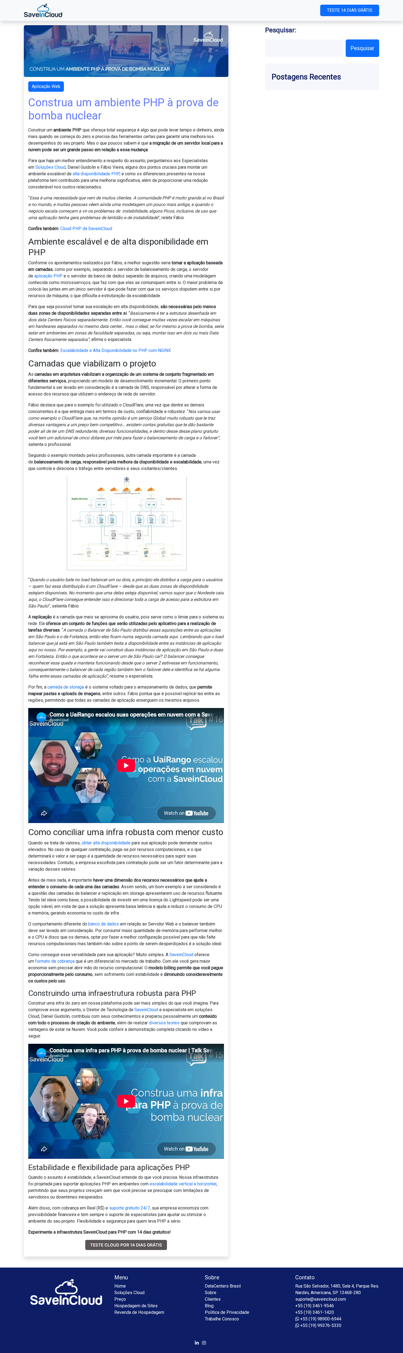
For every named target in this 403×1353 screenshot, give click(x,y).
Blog (209, 1305)
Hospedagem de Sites (136, 1305)
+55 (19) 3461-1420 (314, 1312)
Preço (120, 1299)
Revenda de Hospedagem (139, 1312)
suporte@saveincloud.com (320, 1299)
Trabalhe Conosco (222, 1319)
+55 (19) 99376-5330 (320, 1325)
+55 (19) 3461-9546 (314, 1305)
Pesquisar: (280, 30)
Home (120, 1286)
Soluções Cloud (129, 1292)
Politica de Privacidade (227, 1312)
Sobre (210, 1292)
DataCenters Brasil (223, 1286)
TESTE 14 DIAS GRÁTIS (349, 10)
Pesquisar (362, 48)
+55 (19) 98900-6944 (320, 1319)
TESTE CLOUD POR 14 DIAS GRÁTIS (126, 1245)
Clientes (213, 1299)
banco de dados (103, 924)
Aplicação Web (46, 86)
